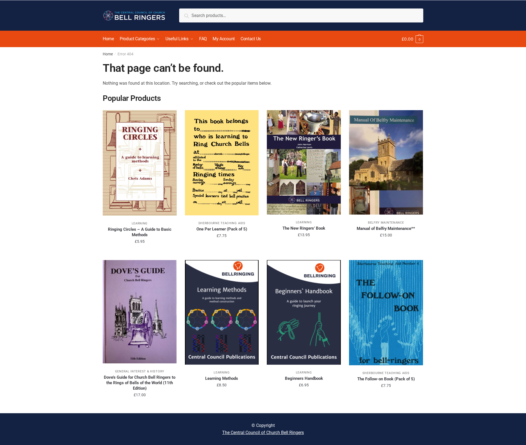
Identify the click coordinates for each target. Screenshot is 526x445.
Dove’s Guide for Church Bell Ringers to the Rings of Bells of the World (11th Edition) (139, 383)
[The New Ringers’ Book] (304, 162)
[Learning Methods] (222, 312)
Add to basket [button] (139, 254)
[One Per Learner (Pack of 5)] (222, 162)
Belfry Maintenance (386, 222)
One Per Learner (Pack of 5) (221, 229)
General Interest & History (139, 371)
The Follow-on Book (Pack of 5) (386, 378)
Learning (140, 223)
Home (108, 54)
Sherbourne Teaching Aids (221, 223)
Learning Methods (221, 378)
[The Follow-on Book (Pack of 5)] (386, 312)
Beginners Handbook (304, 378)
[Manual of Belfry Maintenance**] (386, 162)
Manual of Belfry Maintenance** (386, 228)
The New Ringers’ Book (303, 228)
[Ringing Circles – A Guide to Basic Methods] (140, 163)
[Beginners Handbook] (304, 312)
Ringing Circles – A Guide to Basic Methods (139, 232)
